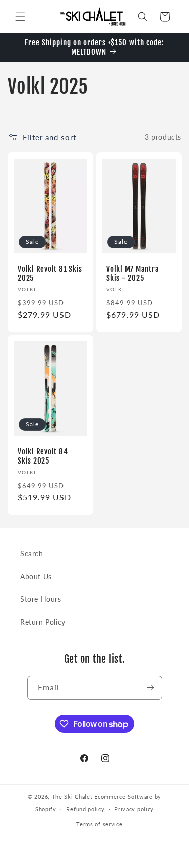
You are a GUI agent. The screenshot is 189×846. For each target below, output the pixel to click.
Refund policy (85, 809)
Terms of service (99, 824)
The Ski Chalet (72, 796)
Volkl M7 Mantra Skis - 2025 (132, 274)
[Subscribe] (151, 688)
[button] (20, 17)
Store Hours (40, 599)
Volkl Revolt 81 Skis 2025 (50, 274)
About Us (36, 576)
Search (31, 553)
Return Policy (43, 622)
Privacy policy (134, 809)
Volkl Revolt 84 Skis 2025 (43, 456)
